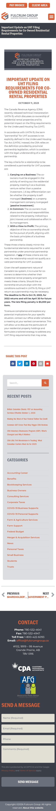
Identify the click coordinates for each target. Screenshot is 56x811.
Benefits (11, 478)
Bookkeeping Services (19, 484)
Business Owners (16, 490)
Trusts (10, 566)
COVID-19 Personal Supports (22, 514)
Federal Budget (15, 531)
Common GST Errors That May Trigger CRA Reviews (27, 425)
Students (12, 561)
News (10, 543)
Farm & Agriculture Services (22, 519)
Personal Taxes (15, 549)
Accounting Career (17, 473)
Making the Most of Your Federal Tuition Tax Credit (27, 419)
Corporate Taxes (16, 502)
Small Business (15, 555)
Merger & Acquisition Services (23, 537)
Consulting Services (18, 496)
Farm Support (14, 525)
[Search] (45, 382)
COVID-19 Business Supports (22, 508)
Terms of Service (28, 771)
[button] (51, 17)
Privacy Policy (8, 771)
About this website (33, 807)
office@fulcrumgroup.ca (32, 640)
